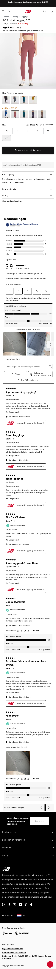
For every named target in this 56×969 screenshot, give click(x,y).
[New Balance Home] (28, 11)
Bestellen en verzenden (13, 840)
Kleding (15, 17)
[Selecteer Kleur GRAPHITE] (15, 100)
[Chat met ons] (50, 964)
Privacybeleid (8, 945)
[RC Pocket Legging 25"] (28, 61)
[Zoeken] (44, 11)
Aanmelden (39, 821)
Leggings (24, 17)
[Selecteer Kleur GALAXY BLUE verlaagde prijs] (6, 114)
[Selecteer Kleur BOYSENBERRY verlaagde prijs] (33, 114)
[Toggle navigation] (3, 11)
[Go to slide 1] (26, 5)
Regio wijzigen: (7, 916)
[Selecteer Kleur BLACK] (6, 100)
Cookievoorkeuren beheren (14, 952)
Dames (6, 17)
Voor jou (6, 855)
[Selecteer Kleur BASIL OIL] (33, 100)
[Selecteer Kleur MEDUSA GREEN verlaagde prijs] (24, 114)
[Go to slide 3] (29, 5)
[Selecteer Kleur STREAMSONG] (24, 100)
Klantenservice (9, 832)
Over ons (6, 847)
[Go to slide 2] (28, 5)
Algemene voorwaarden (12, 948)
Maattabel (49, 124)
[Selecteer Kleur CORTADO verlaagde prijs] (42, 114)
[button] (9, 11)
